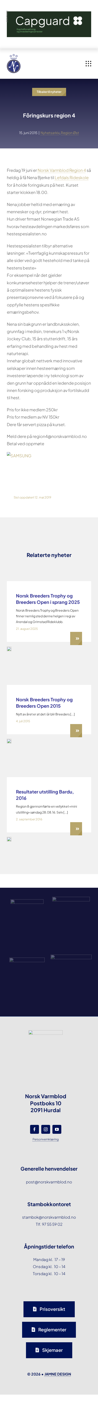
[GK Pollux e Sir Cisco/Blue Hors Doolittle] (9, 838)
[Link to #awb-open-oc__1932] (88, 63)
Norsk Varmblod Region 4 (62, 170)
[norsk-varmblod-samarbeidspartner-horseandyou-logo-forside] (71, 956)
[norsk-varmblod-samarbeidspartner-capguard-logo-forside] (27, 959)
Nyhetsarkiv (50, 132)
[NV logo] (14, 55)
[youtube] (56, 1129)
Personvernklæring (46, 1139)
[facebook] (34, 1129)
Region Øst (70, 132)
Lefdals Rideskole (72, 177)
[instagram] (45, 1129)
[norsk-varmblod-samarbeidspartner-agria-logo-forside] (27, 901)
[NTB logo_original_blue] (9, 740)
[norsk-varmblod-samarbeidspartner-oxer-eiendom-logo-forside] (71, 898)
